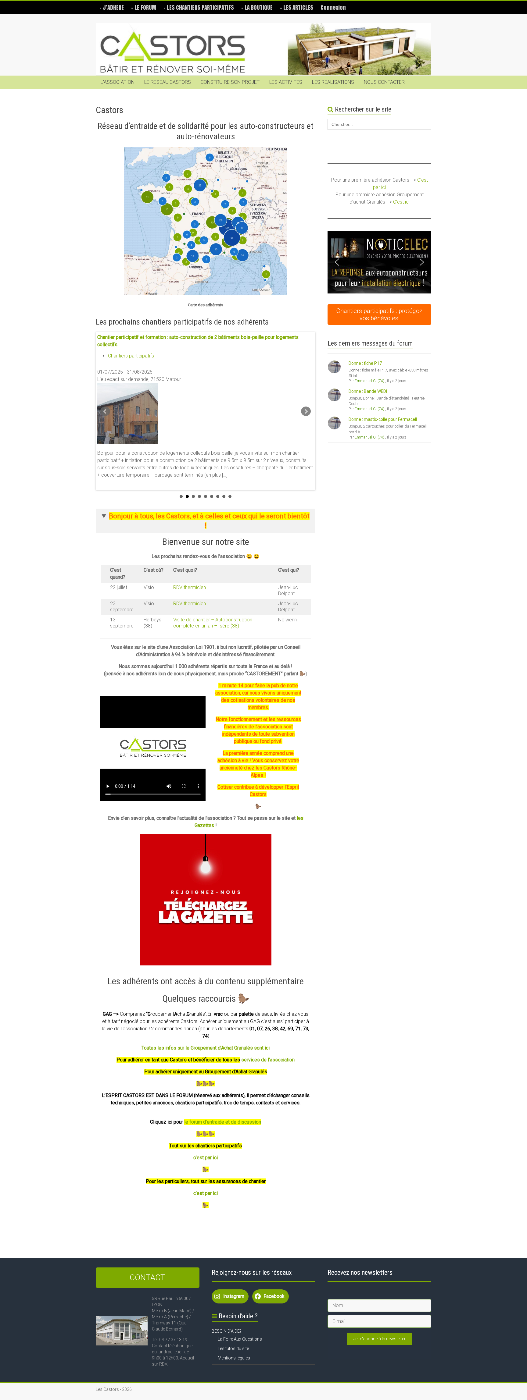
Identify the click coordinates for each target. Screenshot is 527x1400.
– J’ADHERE (111, 7)
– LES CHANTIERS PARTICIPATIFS (198, 7)
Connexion (333, 7)
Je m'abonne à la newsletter (379, 1338)
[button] (379, 262)
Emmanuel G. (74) (369, 381)
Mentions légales (234, 1358)
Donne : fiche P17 (365, 363)
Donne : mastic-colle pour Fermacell (383, 419)
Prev (105, 411)
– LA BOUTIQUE (257, 7)
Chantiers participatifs (131, 356)
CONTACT (147, 1277)
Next (306, 411)
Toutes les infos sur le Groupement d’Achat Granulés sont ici (206, 1048)
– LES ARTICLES (296, 7)
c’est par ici (205, 1157)
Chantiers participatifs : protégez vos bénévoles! (379, 314)
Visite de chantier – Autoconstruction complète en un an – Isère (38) (212, 623)
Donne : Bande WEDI (368, 391)
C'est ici (401, 202)
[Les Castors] (263, 49)
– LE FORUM (143, 7)
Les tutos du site (233, 1348)
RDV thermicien (189, 587)
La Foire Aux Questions (240, 1339)
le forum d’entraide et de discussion (222, 1122)
